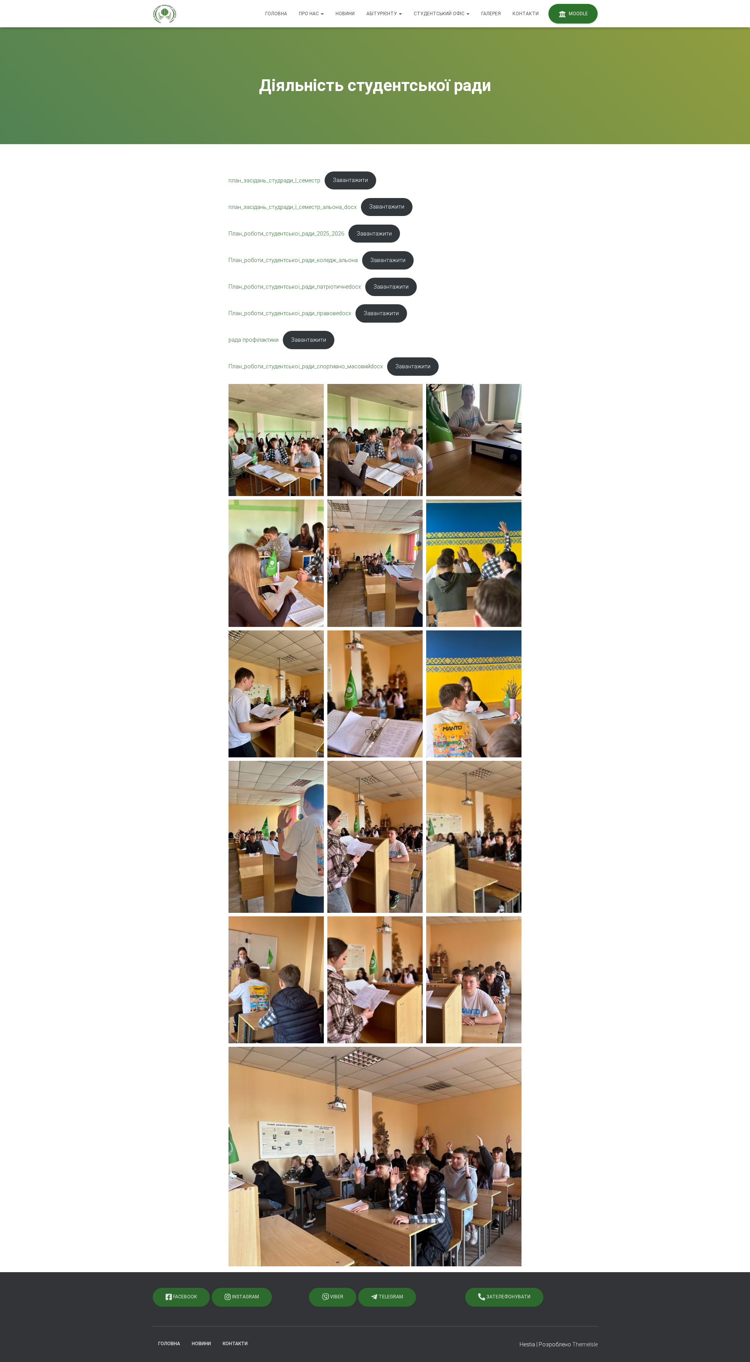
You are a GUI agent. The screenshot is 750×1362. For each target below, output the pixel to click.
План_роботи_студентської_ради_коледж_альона (293, 260)
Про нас (309, 13)
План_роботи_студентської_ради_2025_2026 (286, 233)
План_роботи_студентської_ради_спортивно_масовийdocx (306, 366)
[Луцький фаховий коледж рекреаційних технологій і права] (164, 13)
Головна (276, 13)
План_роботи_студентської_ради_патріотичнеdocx (295, 287)
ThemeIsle (585, 1344)
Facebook (184, 1297)
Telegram (390, 1297)
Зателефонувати (507, 1297)
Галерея (491, 13)
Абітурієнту (382, 13)
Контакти (525, 13)
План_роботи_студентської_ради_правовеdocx (290, 313)
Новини (345, 13)
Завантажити (350, 180)
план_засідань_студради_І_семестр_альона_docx (293, 206)
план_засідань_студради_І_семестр (274, 180)
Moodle (578, 13)
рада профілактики (254, 340)
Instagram (245, 1297)
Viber (336, 1297)
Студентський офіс (440, 13)
